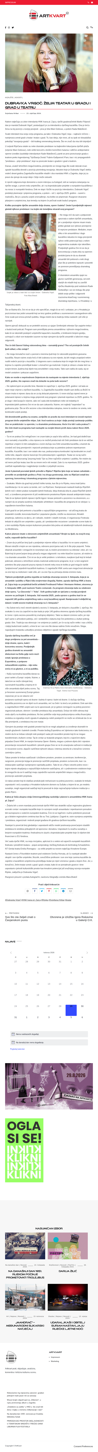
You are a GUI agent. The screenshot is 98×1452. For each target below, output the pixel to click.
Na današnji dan (12, 1265)
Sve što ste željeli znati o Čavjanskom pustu (20, 917)
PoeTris (71, 1265)
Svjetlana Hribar (12, 113)
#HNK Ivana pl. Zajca (31, 900)
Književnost (54, 1265)
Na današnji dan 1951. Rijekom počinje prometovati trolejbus (25, 1274)
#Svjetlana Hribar (57, 900)
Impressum (55, 1357)
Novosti (18, 97)
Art (7, 1316)
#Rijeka (44, 900)
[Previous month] (11, 952)
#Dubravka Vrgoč (13, 900)
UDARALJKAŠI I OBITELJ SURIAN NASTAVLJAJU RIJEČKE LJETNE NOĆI (68, 1325)
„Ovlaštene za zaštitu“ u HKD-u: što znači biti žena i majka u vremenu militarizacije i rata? (25, 1408)
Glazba (51, 1316)
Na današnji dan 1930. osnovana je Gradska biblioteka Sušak (25, 1415)
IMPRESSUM (10, 2)
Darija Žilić (68, 1270)
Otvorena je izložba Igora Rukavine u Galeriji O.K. (71, 917)
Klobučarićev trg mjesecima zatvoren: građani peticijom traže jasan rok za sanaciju (25, 1394)
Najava (13, 1316)
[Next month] (87, 952)
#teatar (68, 900)
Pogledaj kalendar (17, 1049)
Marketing (55, 1361)
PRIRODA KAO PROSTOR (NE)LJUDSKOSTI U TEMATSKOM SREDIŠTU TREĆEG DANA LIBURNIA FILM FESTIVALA (25, 1424)
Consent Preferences (83, 1446)
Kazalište (9, 97)
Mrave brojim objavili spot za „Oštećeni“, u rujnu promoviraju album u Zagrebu (24, 1401)
